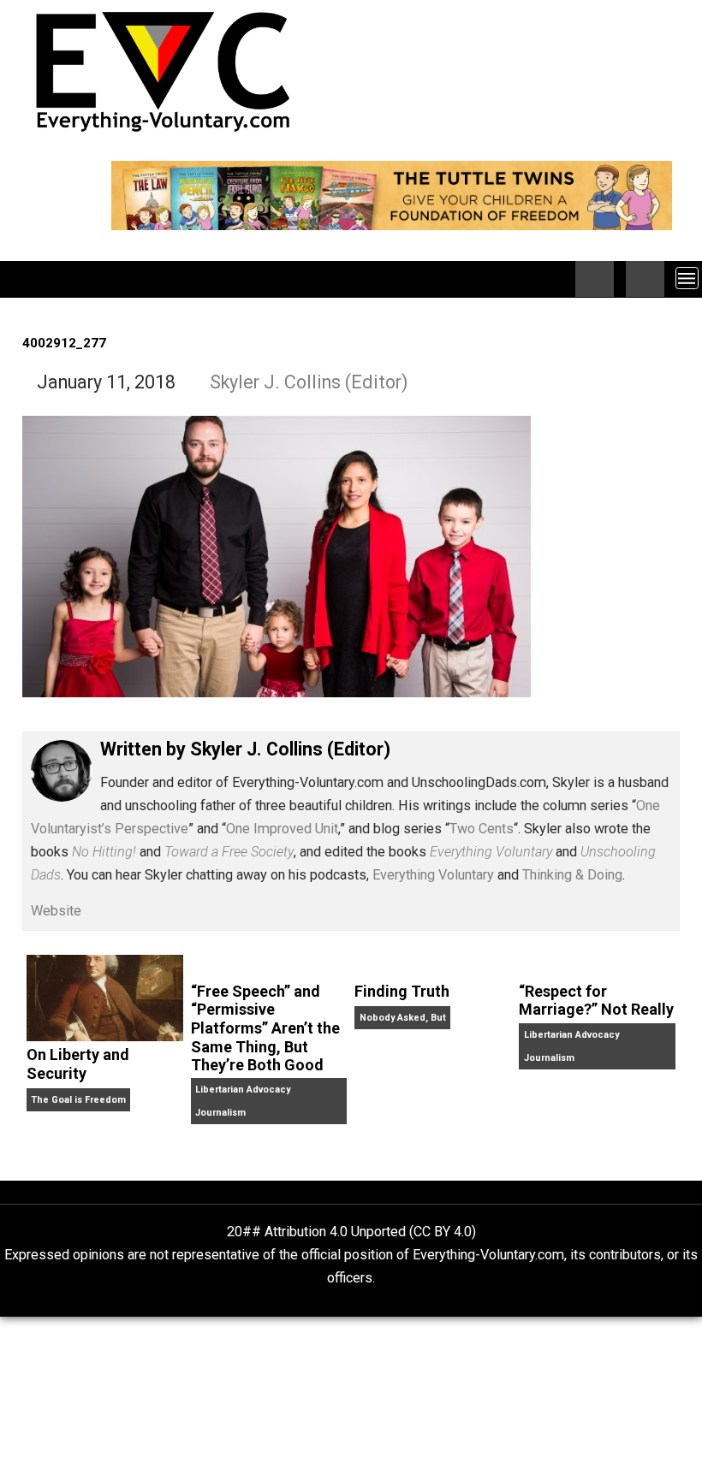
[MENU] (687, 277)
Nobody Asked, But (403, 1017)
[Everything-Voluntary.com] (31, 279)
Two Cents (481, 828)
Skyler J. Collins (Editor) (309, 382)
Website (56, 911)
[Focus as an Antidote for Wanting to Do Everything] (645, 279)
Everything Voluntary (433, 875)
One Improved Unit (282, 828)
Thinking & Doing (572, 875)
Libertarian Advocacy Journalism (242, 1101)
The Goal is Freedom (78, 1099)
